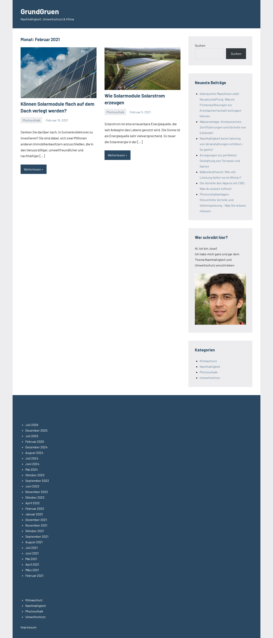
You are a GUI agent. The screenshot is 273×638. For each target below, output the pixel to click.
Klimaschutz (208, 361)
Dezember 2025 (36, 430)
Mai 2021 (31, 559)
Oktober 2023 (34, 475)
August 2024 (34, 453)
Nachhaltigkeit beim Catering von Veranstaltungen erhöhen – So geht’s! (221, 143)
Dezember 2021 (36, 520)
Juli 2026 (31, 425)
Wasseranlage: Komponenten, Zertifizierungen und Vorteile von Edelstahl (223, 127)
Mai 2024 (31, 469)
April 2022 (32, 503)
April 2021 (32, 564)
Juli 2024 (31, 458)
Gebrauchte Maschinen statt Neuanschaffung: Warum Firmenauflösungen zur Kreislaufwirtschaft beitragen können (220, 105)
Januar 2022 (34, 514)
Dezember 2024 (36, 447)
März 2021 (32, 570)
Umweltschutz (210, 378)
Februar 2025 (34, 441)
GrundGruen (40, 11)
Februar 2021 (34, 575)
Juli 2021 (31, 547)
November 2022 (36, 492)
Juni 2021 (32, 553)
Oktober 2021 (34, 531)
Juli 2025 (31, 436)
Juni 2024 (32, 464)
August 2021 (34, 542)
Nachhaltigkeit (210, 366)
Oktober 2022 (35, 497)
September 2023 (37, 480)
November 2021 (36, 525)
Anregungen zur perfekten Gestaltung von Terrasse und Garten (220, 160)
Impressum (28, 627)
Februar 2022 (34, 508)
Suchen (200, 45)
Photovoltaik (31, 120)
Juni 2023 (32, 486)
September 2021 (36, 536)
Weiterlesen (32, 169)
